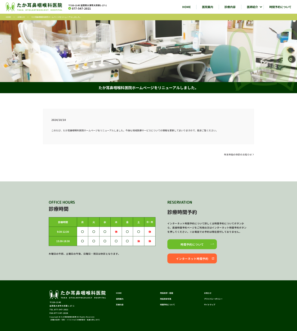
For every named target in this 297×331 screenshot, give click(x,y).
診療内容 (230, 7)
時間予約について (280, 7)
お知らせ (21, 17)
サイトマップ (209, 304)
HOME (186, 7)
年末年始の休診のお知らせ (238, 154)
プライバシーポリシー (213, 298)
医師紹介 (252, 7)
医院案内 (207, 7)
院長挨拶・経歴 (166, 293)
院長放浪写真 (165, 298)
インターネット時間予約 (192, 259)
